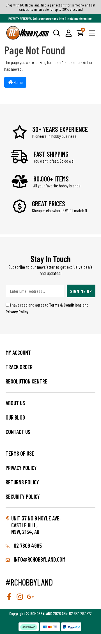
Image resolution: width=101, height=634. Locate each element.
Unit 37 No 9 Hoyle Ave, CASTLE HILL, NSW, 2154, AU (36, 525)
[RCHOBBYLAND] (28, 33)
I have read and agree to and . (47, 308)
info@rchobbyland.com (39, 559)
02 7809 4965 (27, 545)
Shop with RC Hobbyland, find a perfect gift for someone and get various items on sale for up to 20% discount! (50, 7)
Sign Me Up (81, 291)
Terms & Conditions (65, 304)
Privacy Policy (17, 311)
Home (18, 82)
